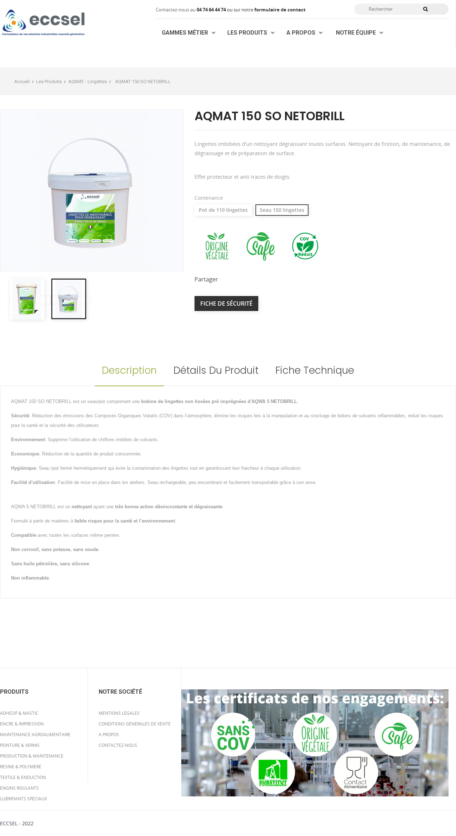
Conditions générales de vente (135, 724)
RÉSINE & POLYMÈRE (20, 767)
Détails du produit (216, 370)
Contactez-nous (118, 745)
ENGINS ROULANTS (19, 788)
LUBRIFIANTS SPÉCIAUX (23, 799)
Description (129, 370)
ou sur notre (225, 9)
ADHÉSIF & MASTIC (19, 713)
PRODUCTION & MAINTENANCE (31, 756)
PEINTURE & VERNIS (20, 745)
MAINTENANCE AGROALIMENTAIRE (35, 735)
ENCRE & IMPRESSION (22, 724)
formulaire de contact (280, 9)
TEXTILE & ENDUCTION (23, 777)
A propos (109, 735)
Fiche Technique (314, 370)
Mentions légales (119, 713)
